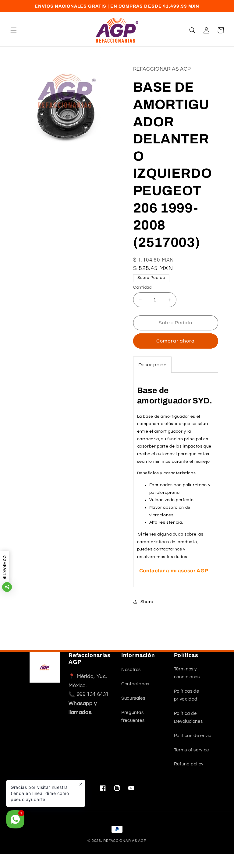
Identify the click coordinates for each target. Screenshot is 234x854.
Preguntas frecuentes (132, 716)
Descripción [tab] (152, 364)
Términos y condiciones (187, 673)
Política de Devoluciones (188, 717)
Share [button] (146, 601)
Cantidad (142, 287)
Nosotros (131, 669)
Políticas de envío (192, 735)
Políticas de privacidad (186, 695)
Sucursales (133, 698)
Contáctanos (135, 684)
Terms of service (191, 750)
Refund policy (189, 764)
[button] (13, 30)
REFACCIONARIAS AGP (124, 840)
